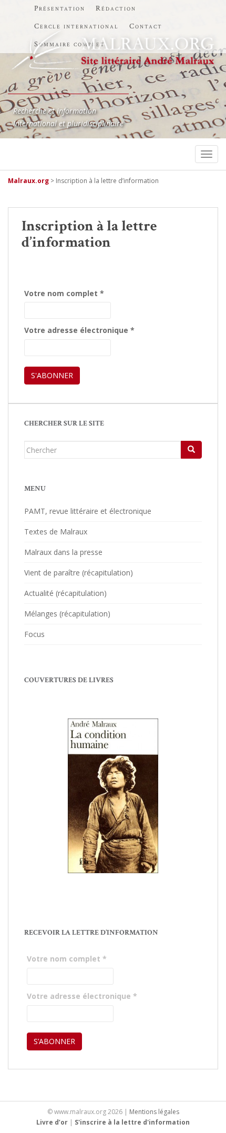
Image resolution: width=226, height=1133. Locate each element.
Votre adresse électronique (79, 330)
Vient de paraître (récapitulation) (78, 573)
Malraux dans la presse (63, 552)
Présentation (59, 8)
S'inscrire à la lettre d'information (132, 1122)
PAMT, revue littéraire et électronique (87, 511)
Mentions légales (154, 1111)
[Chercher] (191, 450)
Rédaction (116, 8)
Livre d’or (52, 1122)
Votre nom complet (64, 293)
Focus (34, 634)
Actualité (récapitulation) (65, 593)
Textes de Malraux (55, 532)
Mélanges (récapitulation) (67, 614)
